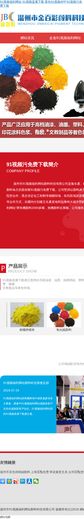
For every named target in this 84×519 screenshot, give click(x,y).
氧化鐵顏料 (63, 329)
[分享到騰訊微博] (22, 481)
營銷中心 (27, 48)
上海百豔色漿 (40, 472)
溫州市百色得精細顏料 (15, 472)
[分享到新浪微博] (16, 481)
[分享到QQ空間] (9, 481)
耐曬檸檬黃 (26, 329)
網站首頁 (27, 38)
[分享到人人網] (29, 481)
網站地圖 (5, 517)
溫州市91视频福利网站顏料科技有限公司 (40, 183)
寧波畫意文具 (59, 472)
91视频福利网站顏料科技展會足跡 (26, 383)
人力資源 (56, 48)
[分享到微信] (36, 481)
